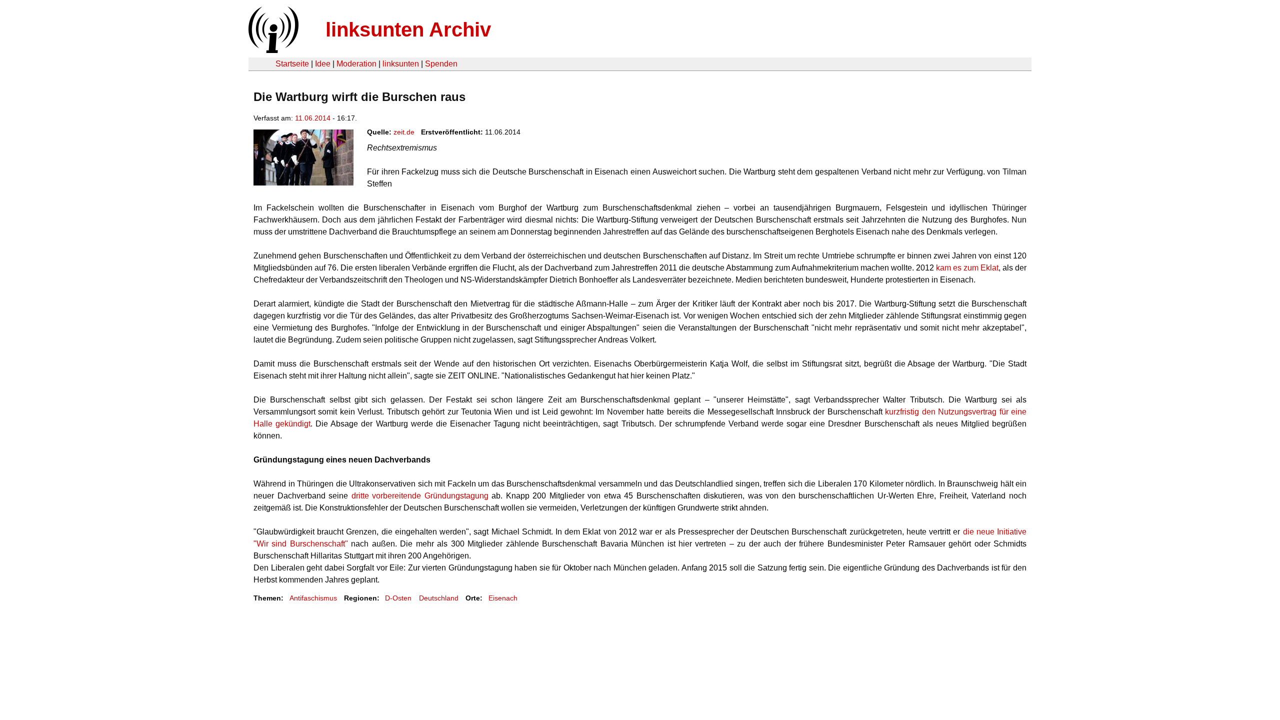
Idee (322, 64)
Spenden (441, 64)
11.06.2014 (312, 118)
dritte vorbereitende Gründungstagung (420, 496)
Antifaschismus (313, 598)
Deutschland (438, 598)
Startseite (292, 64)
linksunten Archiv (408, 29)
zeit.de (404, 132)
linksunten (400, 64)
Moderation (356, 64)
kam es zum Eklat (967, 268)
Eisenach (503, 598)
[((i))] (272, 50)
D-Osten (398, 598)
